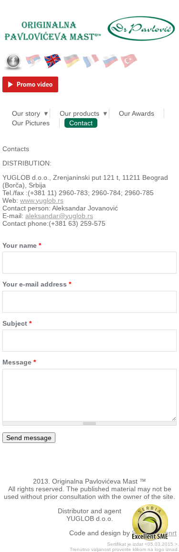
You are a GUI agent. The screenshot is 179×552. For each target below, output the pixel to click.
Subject (17, 323)
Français (91, 61)
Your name (21, 245)
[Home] (89, 18)
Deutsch (72, 61)
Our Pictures (31, 123)
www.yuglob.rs (41, 200)
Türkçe (129, 61)
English (53, 61)
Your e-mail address (36, 284)
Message (19, 362)
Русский (110, 61)
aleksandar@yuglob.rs (59, 216)
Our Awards (136, 113)
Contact (81, 123)
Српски (33, 61)
